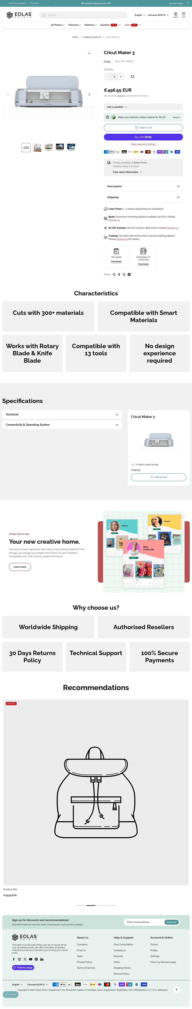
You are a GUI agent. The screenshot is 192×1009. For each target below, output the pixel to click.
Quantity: (109, 69)
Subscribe (172, 922)
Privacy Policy (84, 962)
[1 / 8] (26, 147)
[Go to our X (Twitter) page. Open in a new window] (25, 959)
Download (116, 261)
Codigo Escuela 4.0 (92, 37)
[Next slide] (136, 3)
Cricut (107, 61)
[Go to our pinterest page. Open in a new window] (36, 959)
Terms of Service (86, 967)
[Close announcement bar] (188, 3)
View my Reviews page (163, 962)
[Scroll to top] (176, 989)
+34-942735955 (176, 3)
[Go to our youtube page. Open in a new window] (30, 959)
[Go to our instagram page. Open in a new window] (19, 959)
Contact (34, 3)
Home (75, 37)
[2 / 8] (37, 147)
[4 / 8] (59, 147)
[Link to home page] (24, 937)
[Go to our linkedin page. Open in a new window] (42, 959)
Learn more (19, 566)
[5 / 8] (71, 147)
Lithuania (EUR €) (156, 15)
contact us (114, 220)
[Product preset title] (96, 792)
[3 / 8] (48, 147)
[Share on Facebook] (119, 274)
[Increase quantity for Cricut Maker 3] (121, 76)
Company (82, 944)
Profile (154, 950)
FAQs (116, 962)
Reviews (118, 956)
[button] (80, 905)
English (138, 15)
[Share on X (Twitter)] (124, 274)
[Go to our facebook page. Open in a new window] (13, 959)
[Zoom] (89, 53)
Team (80, 956)
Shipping (121, 95)
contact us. (173, 227)
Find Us (81, 950)
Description (114, 186)
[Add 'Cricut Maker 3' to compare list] (132, 76)
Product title (10, 889)
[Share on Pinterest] (129, 274)
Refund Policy (121, 973)
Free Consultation (17, 3)
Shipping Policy (122, 967)
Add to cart (160, 477)
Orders (154, 944)
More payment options (143, 144)
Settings (155, 956)
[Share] (114, 274)
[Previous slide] (55, 3)
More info (176, 117)
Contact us (120, 950)
